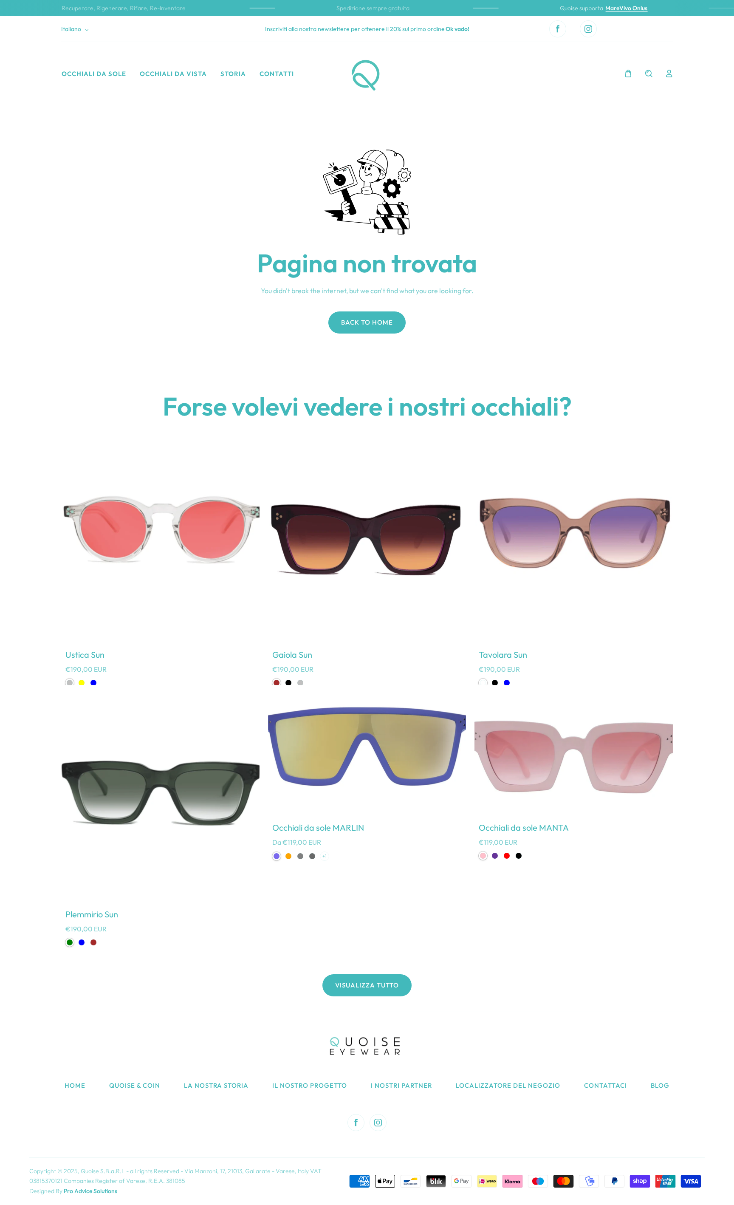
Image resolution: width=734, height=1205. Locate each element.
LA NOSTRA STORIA (216, 1085)
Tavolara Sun (503, 654)
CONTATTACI (605, 1085)
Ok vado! (457, 29)
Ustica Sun (84, 654)
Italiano (71, 29)
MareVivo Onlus (617, 8)
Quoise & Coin (134, 1085)
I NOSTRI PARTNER (401, 1085)
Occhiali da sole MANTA (524, 827)
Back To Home (367, 322)
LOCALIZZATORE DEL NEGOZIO (508, 1085)
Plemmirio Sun (91, 914)
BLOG (660, 1085)
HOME (75, 1085)
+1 (324, 856)
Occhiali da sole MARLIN (318, 827)
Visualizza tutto (367, 985)
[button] (628, 73)
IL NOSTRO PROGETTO (309, 1085)
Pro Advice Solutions (90, 1191)
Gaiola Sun (292, 654)
